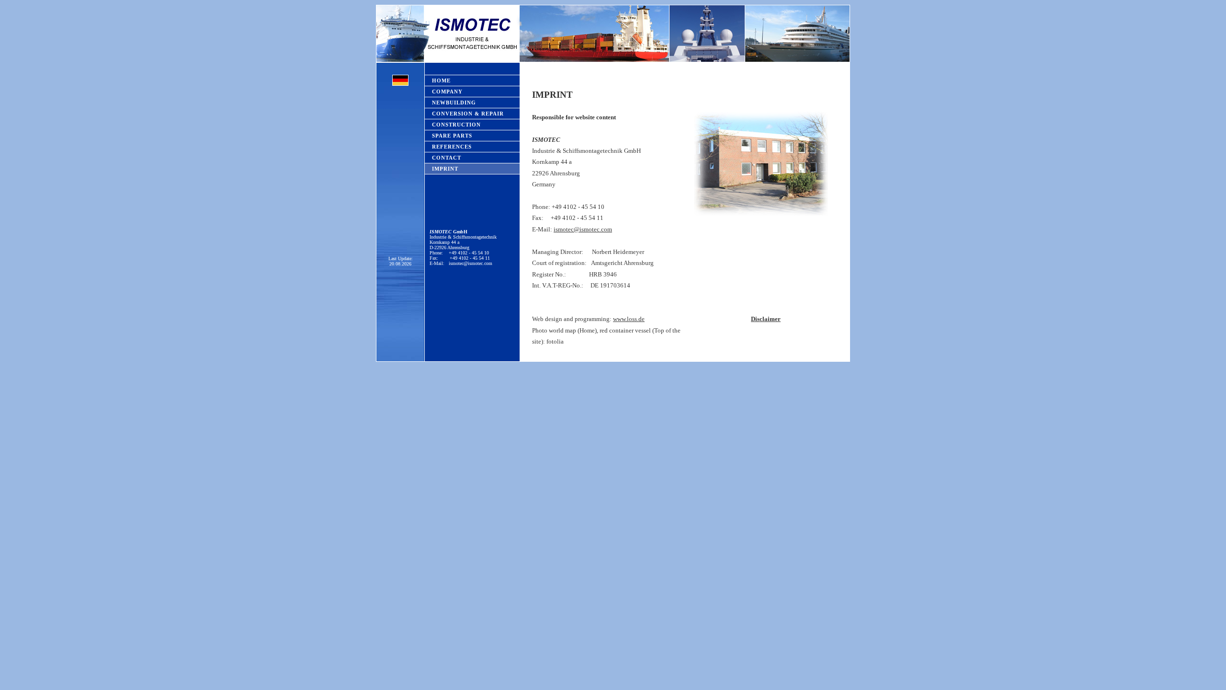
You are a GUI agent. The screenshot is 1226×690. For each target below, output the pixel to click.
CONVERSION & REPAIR (468, 113)
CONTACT (446, 158)
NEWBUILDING (454, 102)
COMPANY (447, 91)
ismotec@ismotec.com (470, 263)
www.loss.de (629, 318)
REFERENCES (452, 147)
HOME (441, 80)
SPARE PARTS (452, 135)
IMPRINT (445, 169)
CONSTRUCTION (456, 124)
